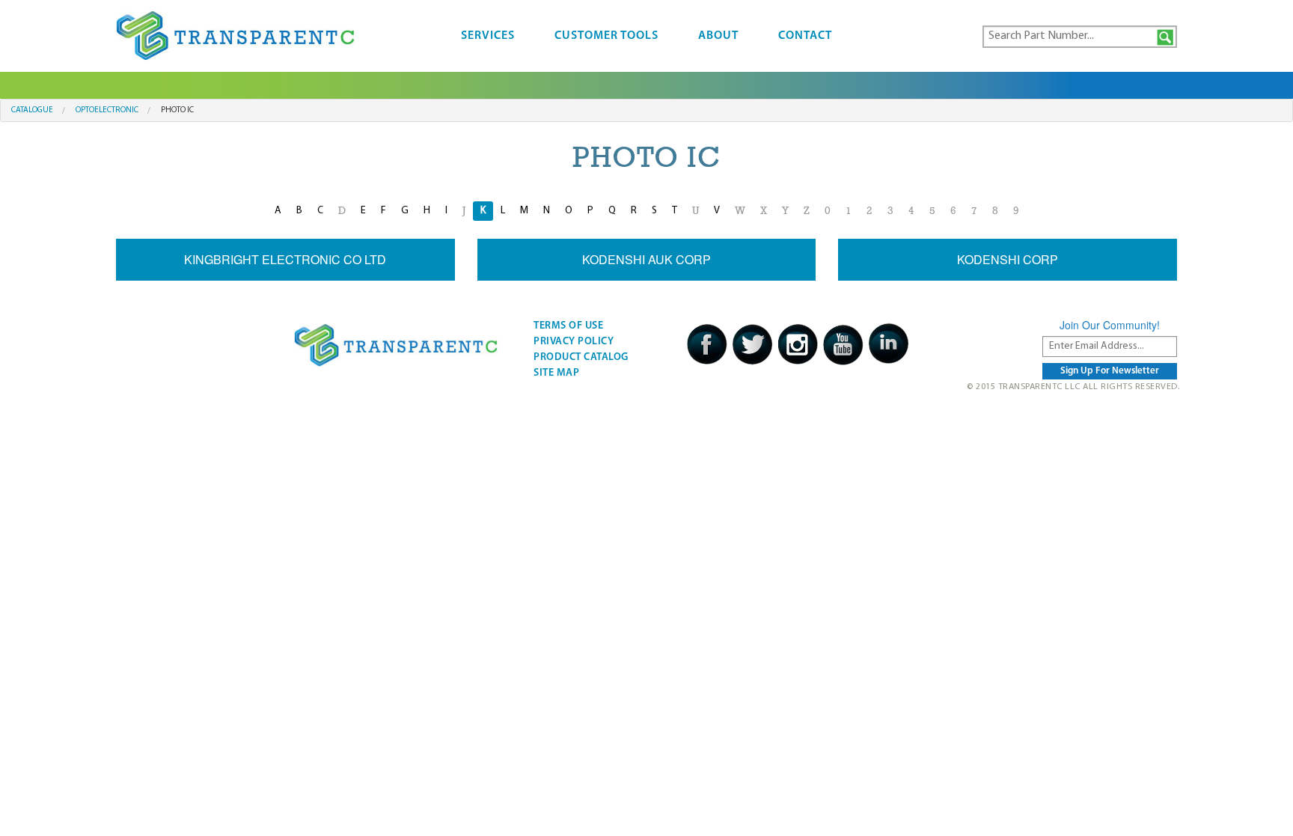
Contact (805, 36)
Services (488, 36)
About (718, 36)
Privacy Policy (574, 341)
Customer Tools (606, 36)
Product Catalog (581, 357)
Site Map (556, 373)
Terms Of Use (568, 326)
